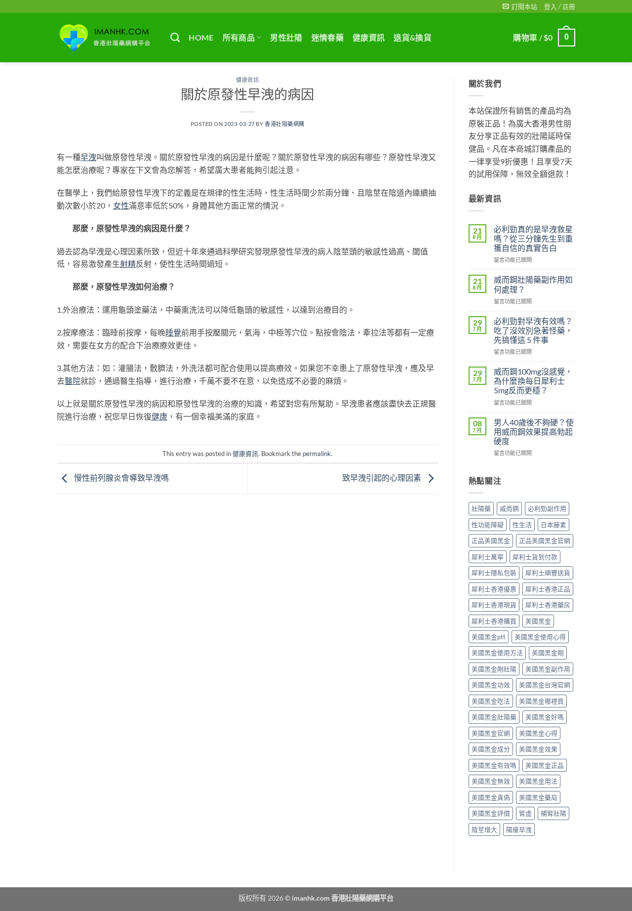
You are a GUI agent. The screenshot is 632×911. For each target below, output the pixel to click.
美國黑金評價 (491, 813)
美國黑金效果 (538, 749)
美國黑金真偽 (491, 797)
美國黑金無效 (491, 781)
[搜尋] (175, 37)
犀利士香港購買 (494, 621)
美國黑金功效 (491, 685)
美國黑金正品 (544, 765)
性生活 (522, 525)
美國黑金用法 (538, 781)
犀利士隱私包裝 (494, 573)
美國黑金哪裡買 (541, 701)
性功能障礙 (488, 525)
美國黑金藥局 (538, 797)
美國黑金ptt (489, 637)
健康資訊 (369, 37)
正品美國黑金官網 (544, 540)
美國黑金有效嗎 (494, 765)
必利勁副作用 (547, 508)
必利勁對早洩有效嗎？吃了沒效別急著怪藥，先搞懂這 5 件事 (533, 330)
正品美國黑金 (491, 540)
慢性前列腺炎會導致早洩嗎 (121, 477)
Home (201, 37)
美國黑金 (538, 621)
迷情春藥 (328, 37)
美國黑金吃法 (491, 701)
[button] (520, 6)
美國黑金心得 (538, 733)
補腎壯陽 (553, 813)
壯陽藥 (481, 508)
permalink (317, 453)
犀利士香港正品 (547, 589)
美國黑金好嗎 (544, 717)
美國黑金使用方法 (497, 653)
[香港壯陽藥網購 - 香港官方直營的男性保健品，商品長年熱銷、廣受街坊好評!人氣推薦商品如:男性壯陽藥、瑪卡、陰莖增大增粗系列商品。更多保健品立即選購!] (106, 37)
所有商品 (239, 37)
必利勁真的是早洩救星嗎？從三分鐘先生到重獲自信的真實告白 (533, 238)
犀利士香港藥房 (547, 605)
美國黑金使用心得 (540, 637)
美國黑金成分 (491, 749)
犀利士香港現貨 (494, 605)
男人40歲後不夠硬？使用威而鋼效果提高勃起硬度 (534, 431)
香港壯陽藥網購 (285, 124)
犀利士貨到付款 (535, 557)
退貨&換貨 (413, 37)
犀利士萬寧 (488, 557)
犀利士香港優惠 (494, 589)
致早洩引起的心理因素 (382, 477)
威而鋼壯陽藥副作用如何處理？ (533, 284)
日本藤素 (553, 525)
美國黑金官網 (491, 733)
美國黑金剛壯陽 (494, 669)
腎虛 (525, 813)
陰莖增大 (484, 829)
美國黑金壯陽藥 (494, 717)
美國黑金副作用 (547, 669)
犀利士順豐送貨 (547, 573)
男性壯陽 (286, 37)
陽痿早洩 (519, 829)
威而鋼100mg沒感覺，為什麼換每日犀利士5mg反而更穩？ (533, 381)
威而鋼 (509, 508)
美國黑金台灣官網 (544, 685)
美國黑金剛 (548, 653)
